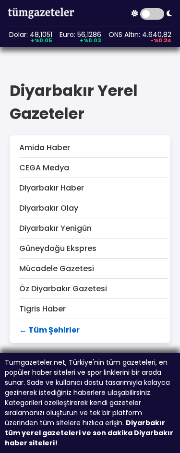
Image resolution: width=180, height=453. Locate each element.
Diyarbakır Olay (48, 208)
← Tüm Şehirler (49, 329)
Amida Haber (44, 147)
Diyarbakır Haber (51, 187)
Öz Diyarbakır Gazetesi (63, 288)
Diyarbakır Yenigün (55, 228)
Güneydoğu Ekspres (57, 248)
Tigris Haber (42, 308)
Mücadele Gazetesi (56, 268)
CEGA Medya (44, 167)
